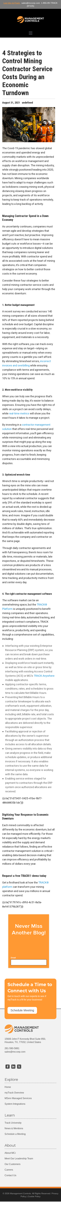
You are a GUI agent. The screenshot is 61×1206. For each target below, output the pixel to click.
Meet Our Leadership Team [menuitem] (19, 1158)
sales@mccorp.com (15, 1051)
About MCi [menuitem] (10, 1153)
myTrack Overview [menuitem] (14, 1092)
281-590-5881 (12, 1048)
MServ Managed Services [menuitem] (18, 1098)
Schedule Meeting (22, 1010)
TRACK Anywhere (44, 675)
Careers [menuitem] (9, 1169)
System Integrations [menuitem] (15, 1104)
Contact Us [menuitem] (10, 1175)
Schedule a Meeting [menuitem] (15, 1134)
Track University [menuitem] (13, 1123)
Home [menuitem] (8, 1087)
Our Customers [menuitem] (12, 1164)
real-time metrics (19, 413)
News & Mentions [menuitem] (14, 1128)
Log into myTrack (12, 3)
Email (13, 958)
